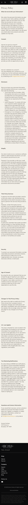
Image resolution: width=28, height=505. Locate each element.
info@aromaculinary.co (18, 76)
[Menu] (2, 2)
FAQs (2, 469)
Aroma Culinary (11, 487)
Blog (2, 475)
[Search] (5, 2)
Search (3, 467)
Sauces (3, 461)
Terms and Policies (14, 490)
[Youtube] (2, 482)
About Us (3, 471)
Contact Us (4, 473)
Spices (3, 459)
